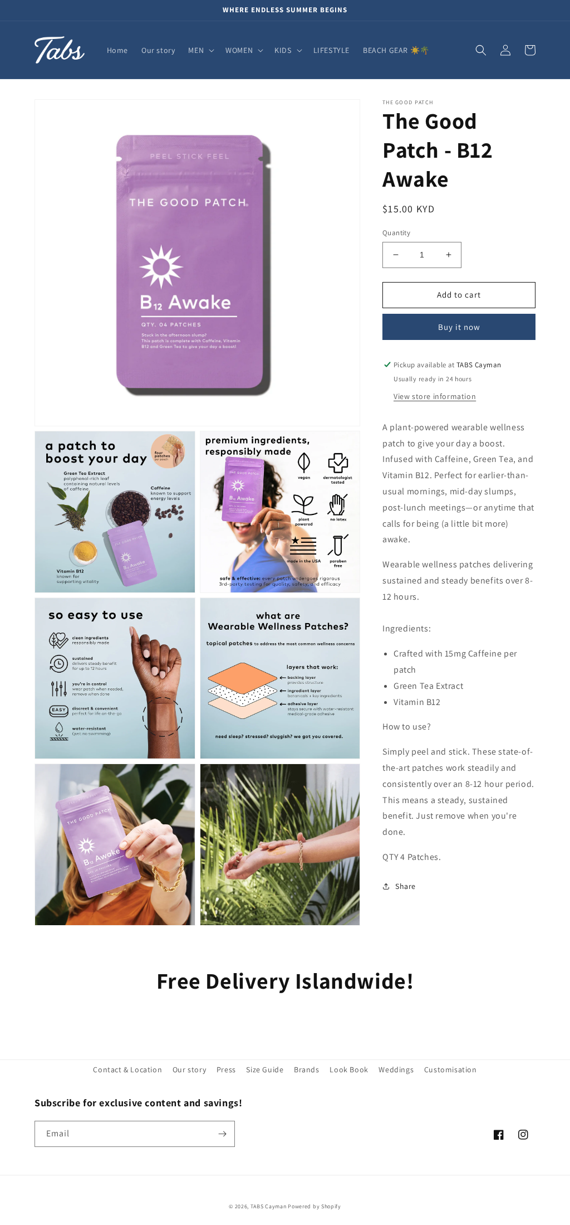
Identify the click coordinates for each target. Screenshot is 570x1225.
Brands (307, 1069)
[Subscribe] (222, 1134)
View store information (435, 396)
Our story (189, 1069)
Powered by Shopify (314, 1206)
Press (226, 1069)
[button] (200, 50)
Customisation (450, 1069)
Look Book (349, 1069)
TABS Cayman (268, 1206)
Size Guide (264, 1069)
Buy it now (459, 327)
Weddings (396, 1069)
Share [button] (405, 886)
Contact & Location (127, 1069)
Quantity (396, 232)
